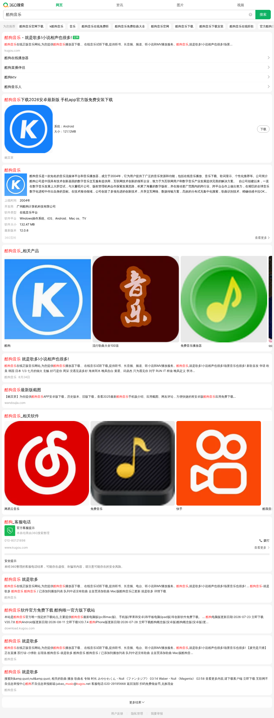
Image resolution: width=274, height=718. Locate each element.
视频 (240, 5)
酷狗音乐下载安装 (211, 26)
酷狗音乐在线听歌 (242, 26)
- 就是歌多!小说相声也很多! (38, 37)
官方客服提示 (26, 528)
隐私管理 (137, 713)
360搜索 (14, 5)
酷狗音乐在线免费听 (95, 26)
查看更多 (261, 237)
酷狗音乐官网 (160, 26)
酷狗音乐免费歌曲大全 (130, 26)
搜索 (263, 14)
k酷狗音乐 (56, 26)
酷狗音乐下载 (184, 26)
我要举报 (157, 713)
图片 (180, 5)
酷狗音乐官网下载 (31, 26)
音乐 (73, 26)
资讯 (119, 5)
